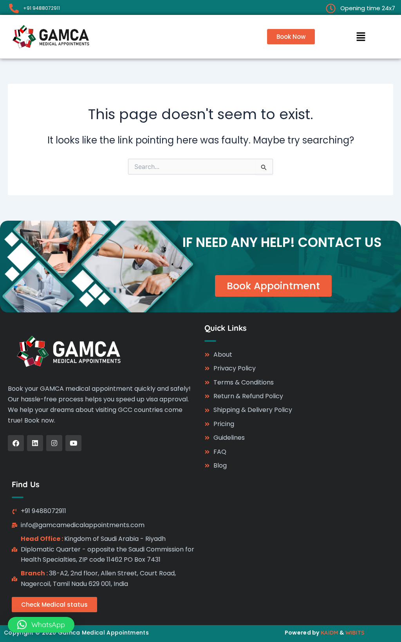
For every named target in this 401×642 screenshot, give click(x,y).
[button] (360, 36)
